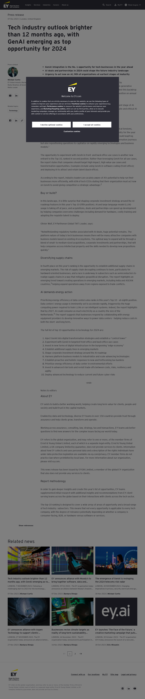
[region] (72, 109)
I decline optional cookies (51, 124)
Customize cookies (72, 131)
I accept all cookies (91, 124)
